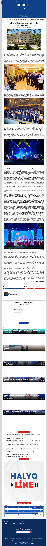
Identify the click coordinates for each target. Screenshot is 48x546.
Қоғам (6, 523)
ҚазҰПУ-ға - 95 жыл (30, 288)
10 (7, 511)
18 (13, 513)
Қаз (20, 11)
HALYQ (24, 5)
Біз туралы (21, 521)
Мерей (5, 288)
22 (35, 513)
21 (29, 513)
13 (23, 511)
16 (40, 511)
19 (18, 513)
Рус (24, 11)
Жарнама (22, 523)
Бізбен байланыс (21, 524)
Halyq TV (13, 521)
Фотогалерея (13, 523)
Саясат (6, 521)
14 (29, 511)
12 (18, 511)
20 (23, 513)
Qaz (27, 11)
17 (7, 513)
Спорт (6, 524)
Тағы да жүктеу (24, 459)
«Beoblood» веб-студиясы (28, 543)
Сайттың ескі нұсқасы (24, 542)
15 (35, 511)
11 (13, 511)
